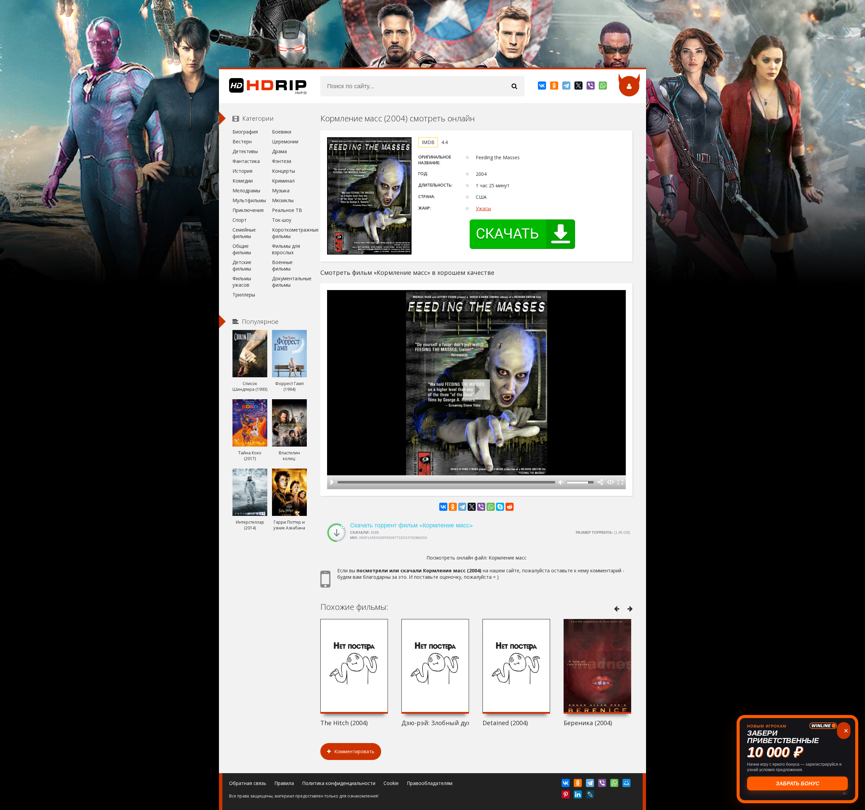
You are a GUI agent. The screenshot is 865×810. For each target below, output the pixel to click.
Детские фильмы (241, 265)
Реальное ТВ (287, 210)
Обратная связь (247, 783)
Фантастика (246, 161)
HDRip (263, 86)
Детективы (245, 151)
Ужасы (483, 208)
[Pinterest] (566, 795)
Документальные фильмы (289, 281)
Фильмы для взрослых (286, 249)
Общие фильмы (241, 249)
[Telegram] (566, 86)
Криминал (283, 180)
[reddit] (509, 507)
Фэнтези (281, 161)
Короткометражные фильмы (289, 233)
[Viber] (591, 86)
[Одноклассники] (554, 86)
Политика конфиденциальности (338, 783)
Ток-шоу (281, 220)
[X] (579, 86)
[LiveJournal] (590, 795)
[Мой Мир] (627, 784)
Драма (279, 151)
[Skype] (500, 507)
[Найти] (514, 86)
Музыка (281, 190)
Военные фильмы (282, 265)
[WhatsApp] (603, 86)
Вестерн (242, 141)
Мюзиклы (283, 200)
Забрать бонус (797, 783)
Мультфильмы (249, 200)
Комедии (242, 180)
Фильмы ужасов (241, 281)
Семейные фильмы (244, 233)
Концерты (283, 171)
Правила (284, 783)
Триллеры (243, 294)
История (242, 171)
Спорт (239, 220)
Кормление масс (507, 557)
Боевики (281, 131)
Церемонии (285, 141)
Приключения (248, 210)
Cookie (391, 783)
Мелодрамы (246, 190)
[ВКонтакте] (542, 86)
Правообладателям (429, 783)
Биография (245, 131)
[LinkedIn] (578, 795)
